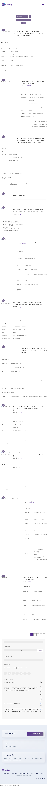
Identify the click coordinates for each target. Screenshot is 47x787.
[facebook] (33, 778)
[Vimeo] (17, 673)
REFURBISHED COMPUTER (10, 667)
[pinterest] (44, 778)
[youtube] (40, 778)
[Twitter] (13, 673)
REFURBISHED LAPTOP (22, 667)
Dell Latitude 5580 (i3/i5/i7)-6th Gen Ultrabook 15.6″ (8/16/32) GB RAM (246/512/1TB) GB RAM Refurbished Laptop (28, 455)
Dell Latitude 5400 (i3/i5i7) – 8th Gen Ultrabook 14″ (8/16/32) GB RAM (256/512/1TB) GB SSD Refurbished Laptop (27, 304)
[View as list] (24, 23)
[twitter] (36, 778)
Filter (40, 650)
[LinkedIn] (25, 673)
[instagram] (38, 778)
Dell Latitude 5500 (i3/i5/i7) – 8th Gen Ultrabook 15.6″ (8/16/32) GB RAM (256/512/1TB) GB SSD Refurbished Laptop (28, 408)
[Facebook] (5, 673)
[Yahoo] (29, 673)
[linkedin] (42, 778)
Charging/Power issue (19, 195)
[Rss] (9, 673)
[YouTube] (21, 673)
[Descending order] (30, 16)
